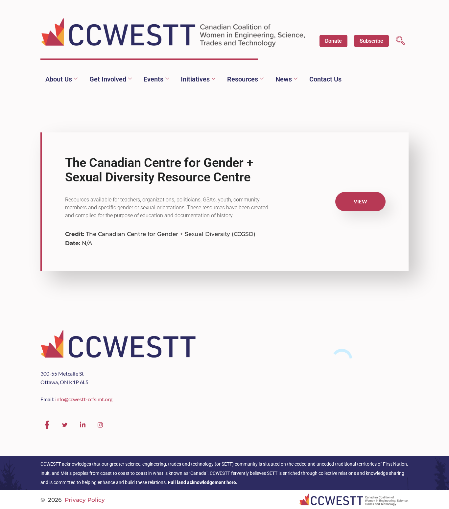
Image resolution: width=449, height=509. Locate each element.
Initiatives (195, 79)
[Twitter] (64, 424)
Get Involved (107, 79)
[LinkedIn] (82, 424)
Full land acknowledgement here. (202, 482)
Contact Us (325, 79)
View (360, 201)
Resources (242, 79)
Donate (333, 41)
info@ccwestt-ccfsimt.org (83, 399)
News (283, 79)
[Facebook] (47, 424)
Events (153, 79)
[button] (400, 41)
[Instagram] (100, 424)
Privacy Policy (85, 500)
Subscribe (371, 41)
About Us (58, 79)
